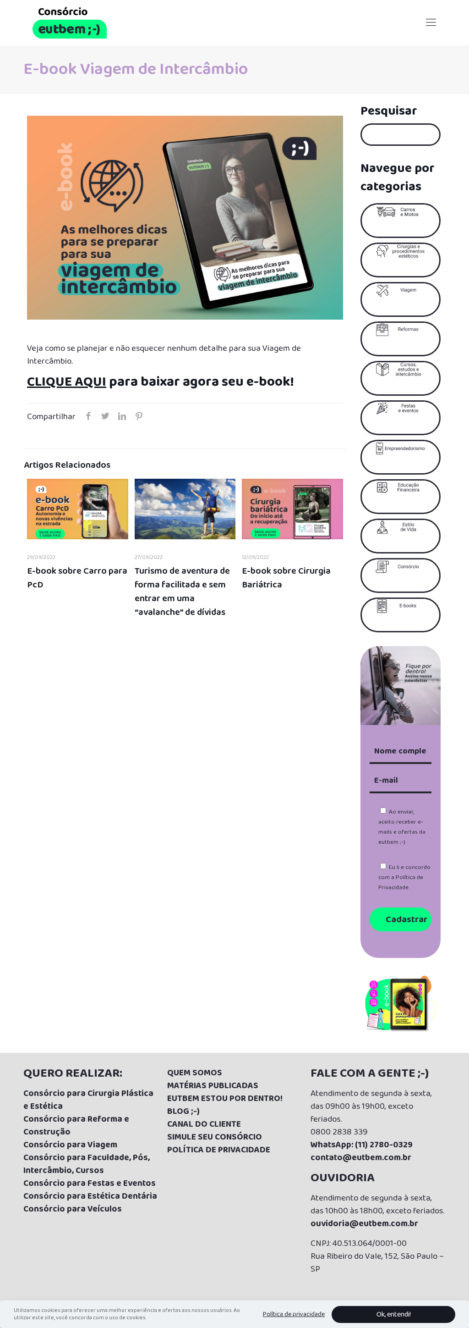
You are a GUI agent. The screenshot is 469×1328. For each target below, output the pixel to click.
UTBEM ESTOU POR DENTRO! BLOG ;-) (225, 1105)
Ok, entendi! (393, 1314)
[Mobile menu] (431, 23)
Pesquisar (388, 111)
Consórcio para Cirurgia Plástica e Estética (88, 1100)
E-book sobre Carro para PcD (77, 578)
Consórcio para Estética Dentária (90, 1196)
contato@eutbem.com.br (361, 1158)
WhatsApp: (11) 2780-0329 (362, 1145)
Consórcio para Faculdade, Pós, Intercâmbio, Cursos (86, 1164)
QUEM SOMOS (194, 1073)
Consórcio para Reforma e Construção (76, 1125)
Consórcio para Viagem (70, 1145)
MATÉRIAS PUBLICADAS (212, 1086)
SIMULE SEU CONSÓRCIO (214, 1137)
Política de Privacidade (400, 882)
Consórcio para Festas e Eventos (89, 1183)
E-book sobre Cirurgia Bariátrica (286, 578)
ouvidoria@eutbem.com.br (364, 1224)
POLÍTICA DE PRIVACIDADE (218, 1150)
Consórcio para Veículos (72, 1209)
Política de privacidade (294, 1314)
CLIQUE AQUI (66, 382)
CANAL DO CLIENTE (204, 1124)
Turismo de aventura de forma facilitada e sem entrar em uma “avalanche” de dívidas (182, 592)
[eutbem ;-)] (69, 22)
